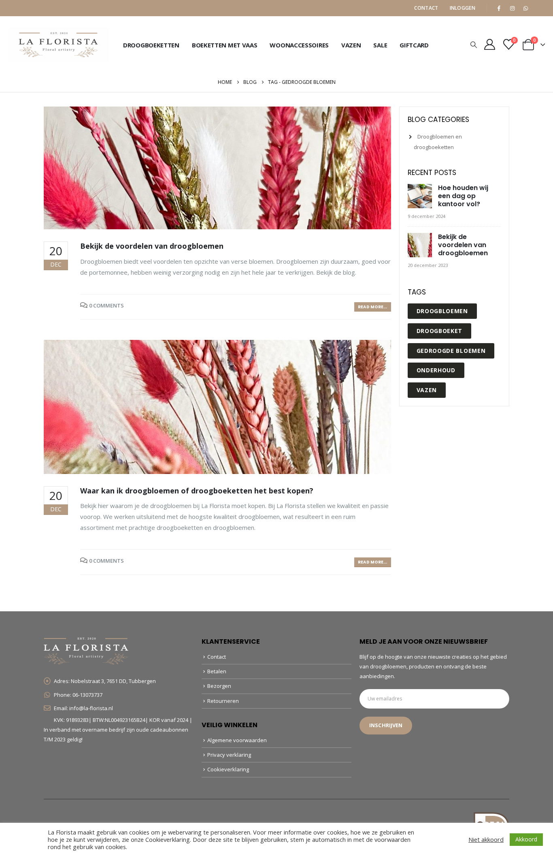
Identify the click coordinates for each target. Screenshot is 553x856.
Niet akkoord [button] (486, 839)
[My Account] (489, 44)
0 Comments (106, 305)
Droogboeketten (151, 45)
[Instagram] (512, 8)
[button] (474, 44)
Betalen (216, 671)
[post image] (217, 168)
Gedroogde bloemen (451, 350)
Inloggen (462, 7)
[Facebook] (498, 8)
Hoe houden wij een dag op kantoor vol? (463, 196)
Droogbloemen (442, 311)
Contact (426, 7)
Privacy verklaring (229, 754)
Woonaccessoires (299, 45)
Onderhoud (436, 370)
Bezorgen (219, 685)
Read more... (372, 307)
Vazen (351, 45)
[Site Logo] (58, 44)
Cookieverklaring (228, 769)
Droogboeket (440, 331)
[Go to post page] (421, 196)
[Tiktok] (538, 8)
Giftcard (414, 45)
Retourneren (223, 700)
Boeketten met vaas (224, 45)
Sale (380, 45)
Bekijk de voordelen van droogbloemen (151, 246)
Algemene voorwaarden (237, 740)
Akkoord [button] (526, 839)
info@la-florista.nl (91, 708)
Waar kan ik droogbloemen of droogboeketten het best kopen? (196, 490)
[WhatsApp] (525, 8)
